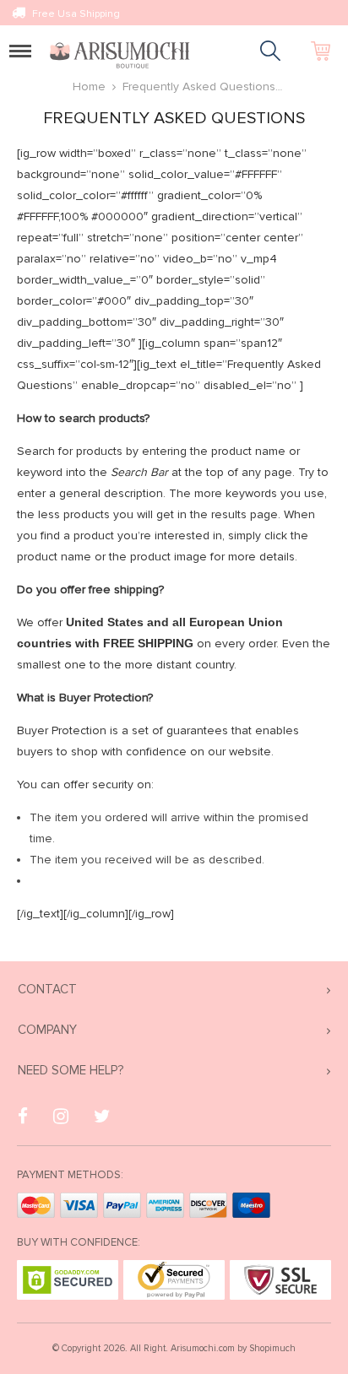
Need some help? (70, 1070)
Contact (47, 989)
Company (47, 1029)
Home (89, 86)
